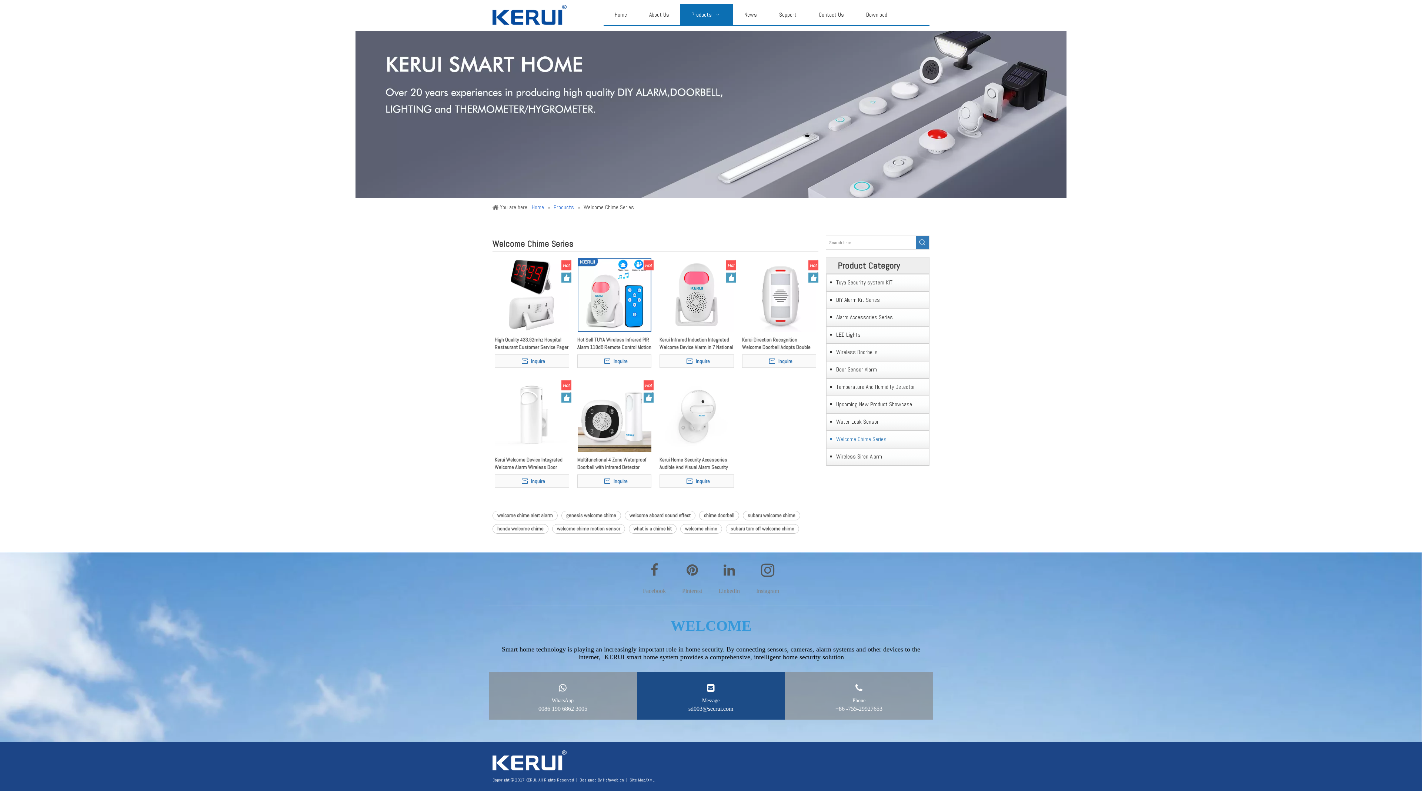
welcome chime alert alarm (525, 515)
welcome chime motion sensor (588, 528)
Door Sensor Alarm (856, 369)
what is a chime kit (653, 528)
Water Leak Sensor (857, 422)
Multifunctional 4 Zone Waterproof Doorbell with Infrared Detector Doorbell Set (612, 463)
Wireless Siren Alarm (859, 456)
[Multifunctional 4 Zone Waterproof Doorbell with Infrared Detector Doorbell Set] (614, 414)
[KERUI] (530, 761)
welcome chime (701, 528)
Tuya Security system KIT (864, 282)
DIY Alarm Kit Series (858, 300)
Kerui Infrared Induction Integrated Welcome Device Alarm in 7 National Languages (696, 343)
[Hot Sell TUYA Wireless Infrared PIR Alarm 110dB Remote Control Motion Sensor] (614, 294)
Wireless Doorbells (857, 352)
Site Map (637, 780)
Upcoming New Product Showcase (874, 404)
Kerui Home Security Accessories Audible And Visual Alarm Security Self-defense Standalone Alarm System (694, 463)
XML (650, 780)
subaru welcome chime (771, 515)
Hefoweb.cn (613, 780)
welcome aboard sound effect (660, 515)
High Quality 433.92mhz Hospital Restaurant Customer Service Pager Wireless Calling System (531, 343)
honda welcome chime (520, 528)
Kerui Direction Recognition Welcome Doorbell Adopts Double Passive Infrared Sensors (776, 343)
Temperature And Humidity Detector (875, 387)
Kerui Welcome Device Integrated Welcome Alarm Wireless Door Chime (529, 463)
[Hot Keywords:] (922, 242)
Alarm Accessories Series (864, 317)
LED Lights (848, 335)
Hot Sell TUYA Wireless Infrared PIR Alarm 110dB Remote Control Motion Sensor (614, 343)
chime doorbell (719, 515)
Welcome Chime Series (861, 439)
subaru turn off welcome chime (762, 528)
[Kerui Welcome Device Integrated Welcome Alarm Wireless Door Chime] (532, 414)
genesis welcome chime (591, 515)
